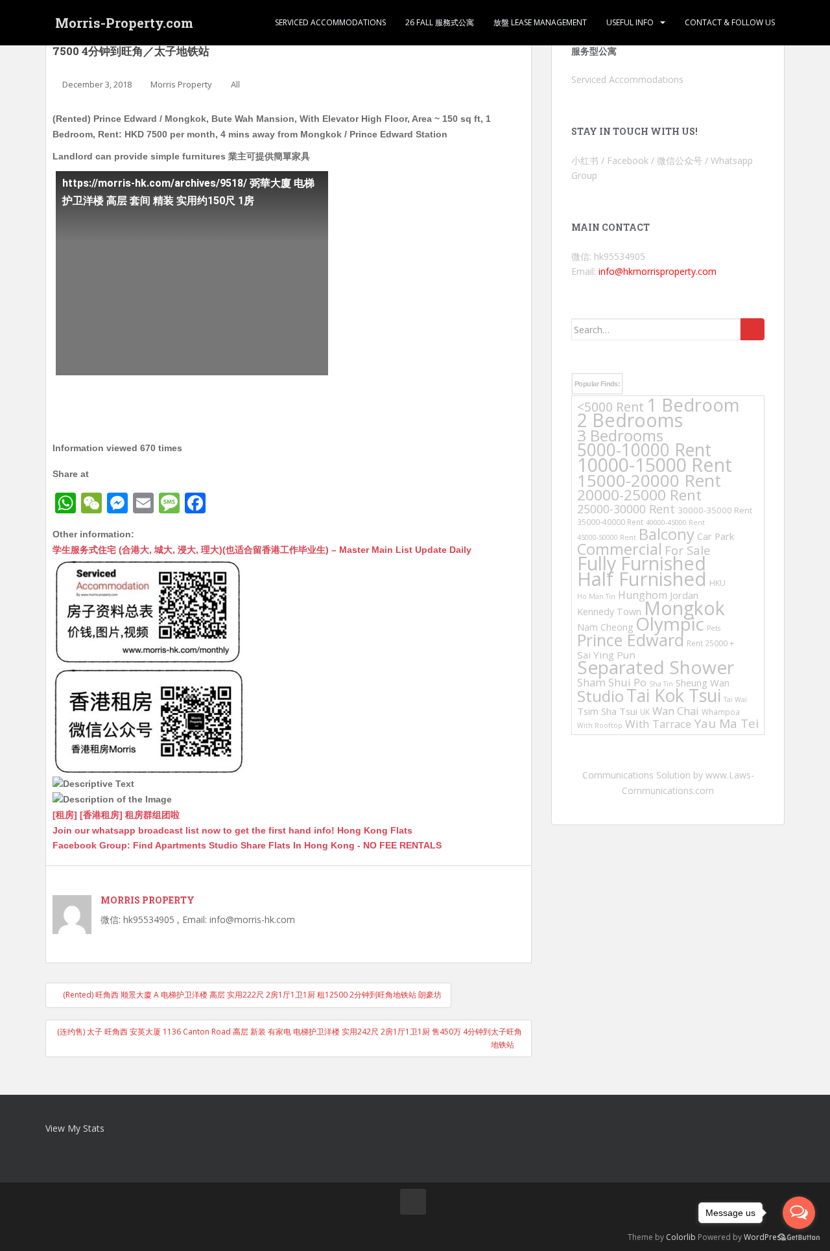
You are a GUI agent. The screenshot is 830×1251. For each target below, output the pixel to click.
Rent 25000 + (710, 643)
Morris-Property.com (124, 22)
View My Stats (74, 1128)
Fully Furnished (641, 563)
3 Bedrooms (620, 435)
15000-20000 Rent (649, 480)
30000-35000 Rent (715, 510)
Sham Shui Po (611, 682)
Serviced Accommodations (330, 22)
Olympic (669, 623)
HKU (717, 583)
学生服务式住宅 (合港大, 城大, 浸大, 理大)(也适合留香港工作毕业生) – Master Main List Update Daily (262, 549)
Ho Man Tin (596, 596)
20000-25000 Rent (639, 495)
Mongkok (684, 608)
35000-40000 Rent (610, 522)
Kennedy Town (609, 611)
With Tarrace (658, 723)
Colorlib (681, 1237)
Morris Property (181, 84)
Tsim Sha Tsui (607, 711)
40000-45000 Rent (675, 522)
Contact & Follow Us (730, 22)
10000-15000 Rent (654, 464)
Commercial (619, 549)
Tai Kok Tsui (673, 695)
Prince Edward (630, 640)
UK (645, 712)
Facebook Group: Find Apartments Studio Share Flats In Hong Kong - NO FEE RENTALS (247, 845)
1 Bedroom (693, 405)
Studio (600, 696)
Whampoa (721, 712)
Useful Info (630, 22)
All (235, 84)
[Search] (753, 329)
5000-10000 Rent (644, 450)
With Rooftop (599, 725)
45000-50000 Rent (606, 537)
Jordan (684, 595)
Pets (713, 628)
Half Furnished (642, 579)
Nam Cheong (605, 627)
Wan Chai (675, 710)
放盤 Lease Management (540, 22)
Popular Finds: (597, 384)
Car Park (715, 536)
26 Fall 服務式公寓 (439, 22)
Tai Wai (735, 699)
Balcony (666, 534)
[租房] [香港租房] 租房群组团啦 (116, 815)
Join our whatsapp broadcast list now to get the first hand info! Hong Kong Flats (232, 830)
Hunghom (642, 595)
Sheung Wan (702, 682)
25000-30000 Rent (626, 509)
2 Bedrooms (630, 419)
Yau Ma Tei (726, 723)
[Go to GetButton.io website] (799, 1237)
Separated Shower (655, 667)
